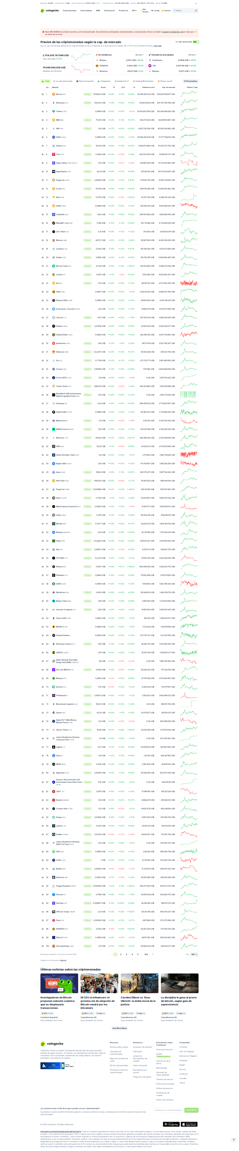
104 (146, 954)
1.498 (67, 3)
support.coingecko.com (173, 32)
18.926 (50, 3)
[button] (119, 1028)
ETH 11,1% (150, 3)
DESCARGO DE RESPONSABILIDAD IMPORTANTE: (61, 1132)
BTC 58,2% (141, 3)
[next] (152, 954)
